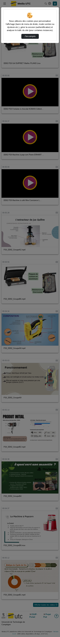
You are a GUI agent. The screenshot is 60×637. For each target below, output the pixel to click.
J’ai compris (30, 36)
